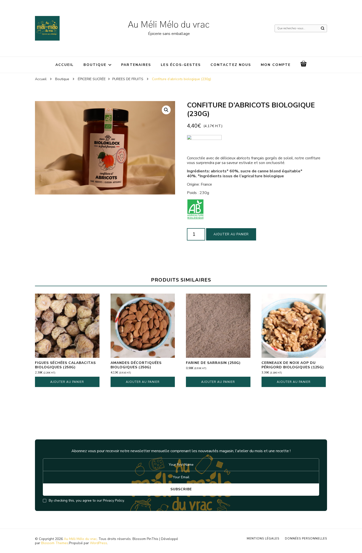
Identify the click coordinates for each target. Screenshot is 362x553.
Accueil (64, 64)
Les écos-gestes (181, 64)
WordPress (98, 543)
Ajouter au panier (231, 234)
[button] (166, 109)
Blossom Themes (54, 543)
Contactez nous (231, 64)
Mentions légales (263, 538)
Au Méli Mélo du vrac (169, 24)
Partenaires (136, 64)
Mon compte (276, 64)
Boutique (94, 64)
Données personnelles (306, 538)
